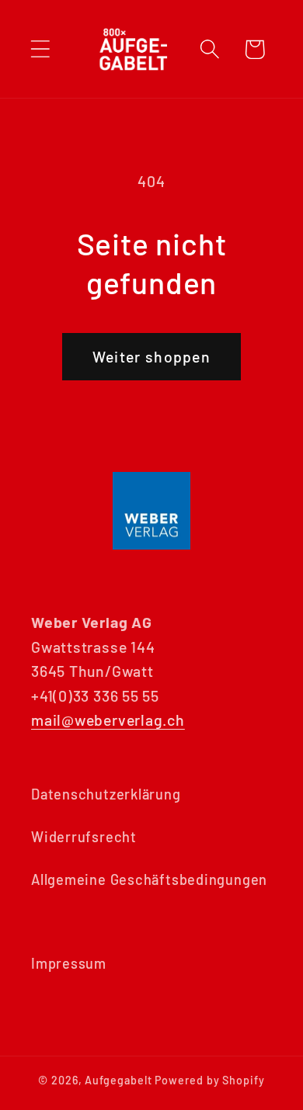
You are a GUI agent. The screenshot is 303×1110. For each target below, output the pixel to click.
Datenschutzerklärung (106, 794)
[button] (40, 49)
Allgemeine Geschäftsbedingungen (149, 879)
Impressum (68, 963)
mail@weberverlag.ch (108, 719)
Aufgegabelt (118, 1080)
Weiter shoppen (151, 356)
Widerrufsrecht (84, 836)
